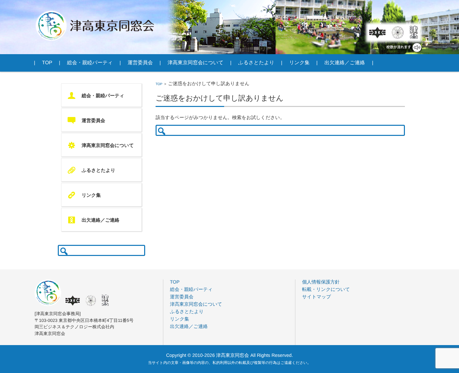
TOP (159, 84)
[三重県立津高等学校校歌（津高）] (413, 32)
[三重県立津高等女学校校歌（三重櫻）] (398, 32)
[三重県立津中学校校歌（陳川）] (377, 32)
